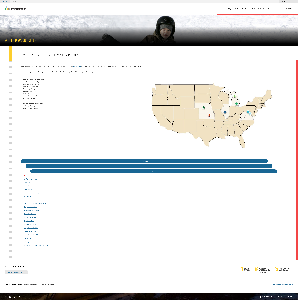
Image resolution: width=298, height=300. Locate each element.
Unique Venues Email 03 (31, 235)
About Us (270, 8)
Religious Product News (30, 207)
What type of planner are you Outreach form (36, 245)
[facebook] (5, 297)
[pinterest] (19, 297)
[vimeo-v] (15, 297)
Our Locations (250, 8)
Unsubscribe (27, 238)
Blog (277, 8)
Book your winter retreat (31, 179)
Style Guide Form (29, 221)
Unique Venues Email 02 (31, 231)
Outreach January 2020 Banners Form (35, 203)
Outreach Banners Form (31, 200)
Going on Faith (28, 190)
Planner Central (287, 8)
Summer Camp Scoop (30, 224)
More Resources (28, 196)
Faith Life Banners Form (31, 186)
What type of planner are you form (34, 242)
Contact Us (15, 1)
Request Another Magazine (31, 210)
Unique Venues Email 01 (31, 228)
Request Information (235, 8)
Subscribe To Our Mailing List (16, 272)
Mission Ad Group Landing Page (33, 193)
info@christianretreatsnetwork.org (283, 285)
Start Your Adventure (30, 217)
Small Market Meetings (30, 214)
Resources (261, 8)
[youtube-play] (10, 297)
